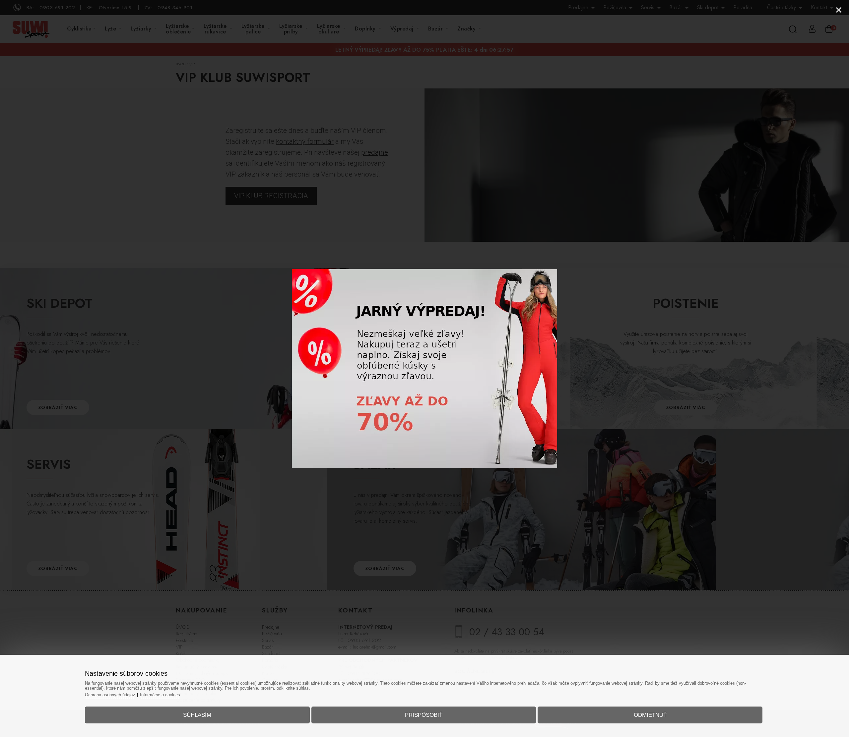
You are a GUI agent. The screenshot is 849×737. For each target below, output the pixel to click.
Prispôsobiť (423, 715)
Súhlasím (197, 715)
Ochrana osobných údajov (110, 694)
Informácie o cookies (160, 694)
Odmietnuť (650, 715)
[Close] (838, 10)
